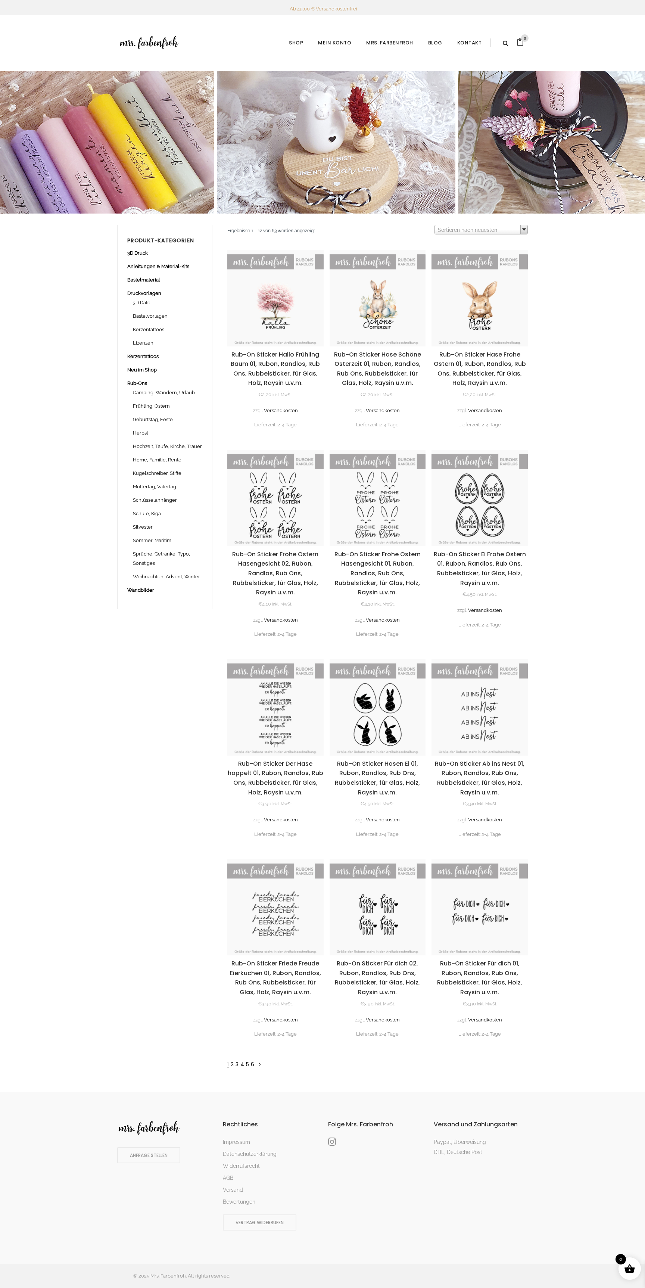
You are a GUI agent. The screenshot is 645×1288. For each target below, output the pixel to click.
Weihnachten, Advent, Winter (166, 576)
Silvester (143, 527)
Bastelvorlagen (150, 316)
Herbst (140, 433)
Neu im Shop (142, 370)
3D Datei (142, 302)
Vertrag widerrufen (260, 1222)
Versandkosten (281, 410)
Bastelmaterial (143, 280)
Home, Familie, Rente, (158, 460)
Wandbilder (140, 590)
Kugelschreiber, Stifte (157, 473)
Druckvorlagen (144, 293)
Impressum (236, 1142)
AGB (228, 1178)
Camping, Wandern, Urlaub (164, 392)
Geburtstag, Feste (153, 419)
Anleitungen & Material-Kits (158, 266)
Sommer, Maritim (152, 540)
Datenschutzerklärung (250, 1154)
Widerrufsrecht (241, 1166)
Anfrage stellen (149, 1155)
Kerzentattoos (148, 329)
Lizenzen (143, 343)
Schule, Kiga (147, 513)
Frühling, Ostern (151, 406)
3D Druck (137, 253)
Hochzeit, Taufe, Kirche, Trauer (167, 446)
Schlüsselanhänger (155, 500)
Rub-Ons (137, 383)
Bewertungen (239, 1202)
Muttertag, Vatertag (154, 486)
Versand (233, 1190)
